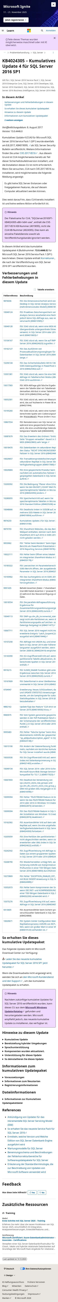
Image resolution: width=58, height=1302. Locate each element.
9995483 (7, 732)
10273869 (8, 876)
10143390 (8, 656)
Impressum (33, 1294)
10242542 (8, 850)
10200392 (8, 484)
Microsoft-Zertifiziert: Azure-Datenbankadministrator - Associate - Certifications (28, 1238)
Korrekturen (47, 258)
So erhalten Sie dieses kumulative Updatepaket (27, 108)
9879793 (7, 529)
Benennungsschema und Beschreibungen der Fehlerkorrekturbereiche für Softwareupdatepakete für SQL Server (30, 1156)
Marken (5, 1298)
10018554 (8, 602)
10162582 (8, 822)
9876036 (7, 301)
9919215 (7, 670)
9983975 (7, 715)
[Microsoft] (29, 30)
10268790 (8, 862)
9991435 (7, 588)
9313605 (7, 909)
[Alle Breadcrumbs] (4, 52)
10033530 (8, 757)
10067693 (8, 780)
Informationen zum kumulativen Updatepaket (26, 115)
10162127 (8, 348)
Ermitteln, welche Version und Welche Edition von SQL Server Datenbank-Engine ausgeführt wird (30, 1140)
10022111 (8, 554)
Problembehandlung (19, 52)
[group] (29, 613)
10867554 (8, 422)
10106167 (8, 340)
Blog (4, 1286)
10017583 (8, 385)
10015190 (8, 746)
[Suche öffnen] (42, 30)
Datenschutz (31, 1286)
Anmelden (51, 30)
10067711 (8, 630)
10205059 (8, 836)
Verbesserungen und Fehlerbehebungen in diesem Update (29, 103)
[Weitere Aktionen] (53, 52)
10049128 (8, 326)
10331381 (8, 374)
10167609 (8, 681)
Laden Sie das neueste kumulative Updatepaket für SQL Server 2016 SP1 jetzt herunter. (25, 963)
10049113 (8, 616)
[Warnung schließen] (53, 4)
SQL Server (38, 52)
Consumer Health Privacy (14, 1290)
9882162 (7, 706)
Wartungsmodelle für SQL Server (25, 1148)
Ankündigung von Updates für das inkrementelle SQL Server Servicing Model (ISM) (30, 1120)
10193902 (8, 576)
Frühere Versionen (36, 1282)
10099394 (8, 797)
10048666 (8, 509)
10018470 (8, 447)
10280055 (8, 498)
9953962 (7, 543)
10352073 (8, 887)
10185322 (8, 565)
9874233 (7, 520)
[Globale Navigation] (3, 30)
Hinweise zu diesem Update (18, 112)
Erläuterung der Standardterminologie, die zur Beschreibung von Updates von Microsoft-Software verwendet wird (30, 1168)
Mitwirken (16, 1286)
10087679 (8, 436)
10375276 (8, 901)
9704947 (7, 689)
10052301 (8, 399)
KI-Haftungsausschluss (13, 1282)
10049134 (8, 768)
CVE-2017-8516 (27, 153)
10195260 (8, 410)
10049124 (8, 312)
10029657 (8, 458)
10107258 (8, 641)
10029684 (8, 470)
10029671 (8, 921)
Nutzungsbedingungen (13, 1294)
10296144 (8, 363)
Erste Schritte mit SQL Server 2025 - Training (23, 1221)
